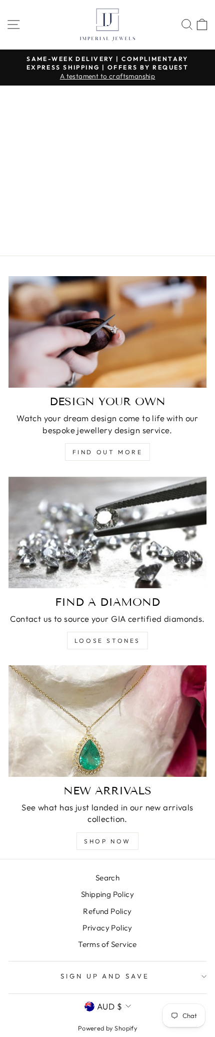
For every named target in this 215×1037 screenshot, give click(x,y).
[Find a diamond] (107, 532)
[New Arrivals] (107, 721)
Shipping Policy (107, 894)
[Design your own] (107, 332)
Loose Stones (107, 640)
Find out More (107, 452)
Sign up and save (105, 976)
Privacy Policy (107, 927)
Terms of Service (107, 944)
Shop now (107, 841)
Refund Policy (107, 911)
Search (108, 877)
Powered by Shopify (107, 1028)
